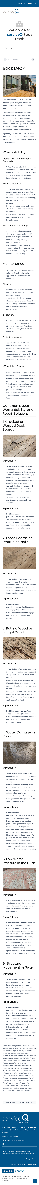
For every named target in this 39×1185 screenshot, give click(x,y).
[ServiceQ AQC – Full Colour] (11, 9)
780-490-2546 (12, 1136)
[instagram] (3, 1144)
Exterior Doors (11, 1102)
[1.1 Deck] (19, 75)
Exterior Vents (24, 1102)
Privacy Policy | (31, 1159)
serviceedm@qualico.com (16, 1140)
